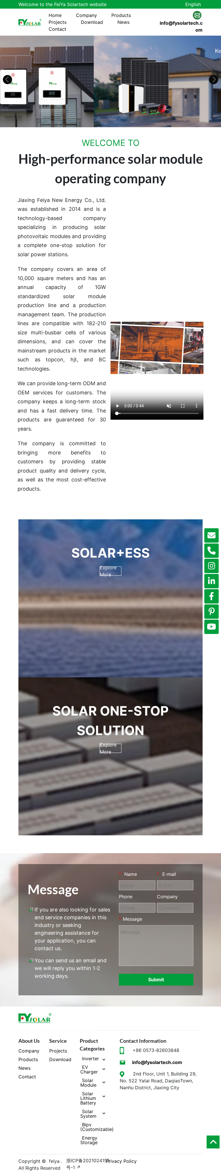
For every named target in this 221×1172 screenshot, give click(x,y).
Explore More (108, 571)
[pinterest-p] (211, 611)
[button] (7, 79)
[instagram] (211, 566)
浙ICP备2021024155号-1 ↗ (88, 1164)
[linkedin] (211, 581)
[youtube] (211, 627)
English (193, 4)
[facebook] (211, 596)
